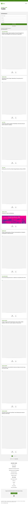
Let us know (16, 458)
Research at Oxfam (13, 475)
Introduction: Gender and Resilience (8, 213)
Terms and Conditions (14, 487)
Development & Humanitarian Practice (14, 468)
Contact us (13, 480)
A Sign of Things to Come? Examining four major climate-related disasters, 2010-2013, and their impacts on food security (12, 322)
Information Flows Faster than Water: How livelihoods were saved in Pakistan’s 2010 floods (13, 413)
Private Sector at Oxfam (14, 473)
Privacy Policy (14, 485)
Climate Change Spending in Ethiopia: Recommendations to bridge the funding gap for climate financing (13, 233)
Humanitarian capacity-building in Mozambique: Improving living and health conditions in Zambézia (13, 124)
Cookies (14, 482)
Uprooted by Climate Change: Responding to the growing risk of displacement (12, 79)
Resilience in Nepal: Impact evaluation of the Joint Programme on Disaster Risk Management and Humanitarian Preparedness (13, 33)
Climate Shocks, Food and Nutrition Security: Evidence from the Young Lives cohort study (13, 368)
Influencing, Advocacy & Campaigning (14, 470)
